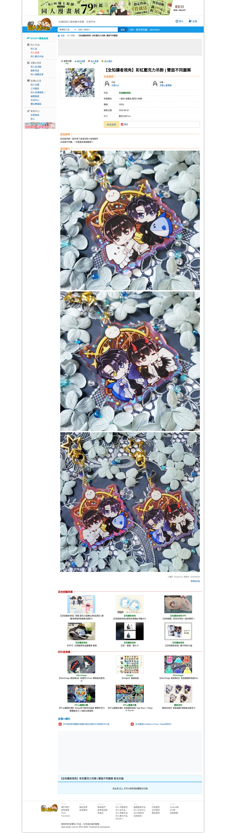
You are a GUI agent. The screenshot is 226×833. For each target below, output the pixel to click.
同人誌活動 (36, 66)
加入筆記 (108, 61)
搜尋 (123, 30)
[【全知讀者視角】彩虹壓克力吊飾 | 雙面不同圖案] (80, 82)
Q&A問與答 (139, 813)
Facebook (65, 816)
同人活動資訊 (122, 807)
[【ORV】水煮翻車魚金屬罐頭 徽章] (81, 631)
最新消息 (35, 70)
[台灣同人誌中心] (40, 23)
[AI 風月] (40, 127)
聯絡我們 (101, 807)
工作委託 (35, 88)
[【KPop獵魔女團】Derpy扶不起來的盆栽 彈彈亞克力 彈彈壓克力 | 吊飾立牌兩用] (81, 694)
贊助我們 (156, 813)
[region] (106, 751)
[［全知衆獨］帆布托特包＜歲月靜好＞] (178, 604)
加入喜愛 (95, 61)
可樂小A (115, 85)
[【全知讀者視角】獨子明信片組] (178, 631)
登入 (181, 21)
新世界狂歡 (141, 29)
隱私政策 (83, 807)
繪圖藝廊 (35, 96)
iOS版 (172, 810)
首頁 (63, 36)
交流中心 (35, 100)
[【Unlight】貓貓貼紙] (130, 664)
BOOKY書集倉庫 (39, 38)
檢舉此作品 (195, 581)
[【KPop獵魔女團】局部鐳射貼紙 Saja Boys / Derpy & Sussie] (130, 694)
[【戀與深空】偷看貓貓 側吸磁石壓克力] (178, 694)
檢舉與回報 (102, 810)
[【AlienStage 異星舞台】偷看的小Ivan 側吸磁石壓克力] (81, 664)
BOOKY (119, 819)
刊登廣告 (156, 807)
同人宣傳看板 (37, 92)
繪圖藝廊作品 (140, 807)
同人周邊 (35, 52)
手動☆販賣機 (166, 85)
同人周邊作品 (122, 813)
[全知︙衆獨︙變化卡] (130, 631)
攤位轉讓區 (36, 104)
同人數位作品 (37, 56)
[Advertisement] (130, 47)
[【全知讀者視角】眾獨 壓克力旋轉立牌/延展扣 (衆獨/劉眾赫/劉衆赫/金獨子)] (81, 604)
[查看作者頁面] (107, 84)
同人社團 (35, 84)
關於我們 (65, 807)
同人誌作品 (121, 810)
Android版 (174, 807)
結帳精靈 (174, 813)
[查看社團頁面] (155, 84)
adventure (155, 29)
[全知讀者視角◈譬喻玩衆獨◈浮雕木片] (130, 604)
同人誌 (34, 48)
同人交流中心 (140, 810)
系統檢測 (138, 816)
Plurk (63, 813)
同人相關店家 (37, 74)
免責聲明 (83, 810)
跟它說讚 (81, 61)
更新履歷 (65, 810)
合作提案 (156, 810)
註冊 (194, 21)
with (132, 29)
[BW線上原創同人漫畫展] (113, 7)
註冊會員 (35, 115)
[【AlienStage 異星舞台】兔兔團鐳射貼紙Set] (178, 664)
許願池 (100, 813)
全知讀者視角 (125, 93)
